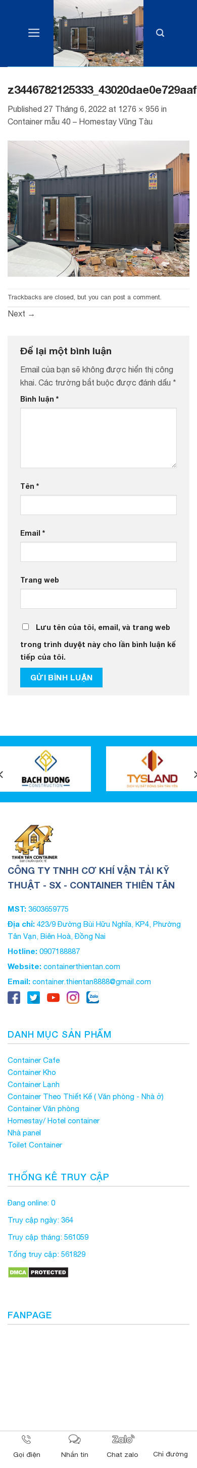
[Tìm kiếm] (160, 34)
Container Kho (32, 1072)
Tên (29, 486)
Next (21, 313)
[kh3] (151, 769)
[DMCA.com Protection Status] (38, 1271)
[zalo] (92, 996)
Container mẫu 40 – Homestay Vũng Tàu (80, 121)
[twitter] (33, 996)
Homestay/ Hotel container (54, 1120)
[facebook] (14, 996)
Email (32, 533)
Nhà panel (24, 1132)
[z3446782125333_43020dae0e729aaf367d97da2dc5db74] (98, 207)
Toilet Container (35, 1144)
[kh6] (45, 769)
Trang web (39, 580)
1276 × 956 (138, 108)
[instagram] (73, 996)
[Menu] (34, 33)
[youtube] (53, 996)
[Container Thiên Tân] (98, 33)
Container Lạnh (34, 1084)
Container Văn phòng (43, 1108)
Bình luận (39, 399)
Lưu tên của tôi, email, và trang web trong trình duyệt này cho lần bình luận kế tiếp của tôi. (98, 642)
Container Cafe (34, 1060)
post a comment (136, 297)
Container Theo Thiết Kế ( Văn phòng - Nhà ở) (86, 1096)
